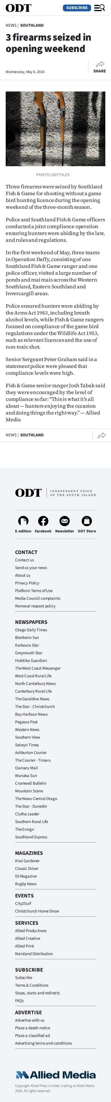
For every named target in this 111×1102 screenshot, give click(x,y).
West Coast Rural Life (33, 676)
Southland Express (31, 837)
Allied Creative (27, 938)
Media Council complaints (37, 598)
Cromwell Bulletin (30, 783)
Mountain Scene (29, 791)
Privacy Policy (27, 583)
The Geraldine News (32, 699)
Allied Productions (30, 931)
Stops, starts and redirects (37, 993)
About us (22, 575)
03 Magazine (25, 876)
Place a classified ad (32, 1036)
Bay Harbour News (31, 714)
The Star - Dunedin (31, 806)
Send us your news (31, 568)
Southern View (27, 737)
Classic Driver (26, 869)
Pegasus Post (26, 722)
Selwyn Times (27, 745)
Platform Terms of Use (34, 591)
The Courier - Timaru (33, 760)
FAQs (19, 1001)
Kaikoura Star (27, 645)
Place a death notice (32, 1028)
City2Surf (23, 904)
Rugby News (26, 884)
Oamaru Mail (26, 768)
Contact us (24, 560)
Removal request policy (35, 606)
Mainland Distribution (34, 954)
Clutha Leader (27, 814)
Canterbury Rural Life (33, 691)
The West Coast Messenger (37, 668)
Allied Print (24, 946)
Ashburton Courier (30, 753)
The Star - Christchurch (35, 707)
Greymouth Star (28, 653)
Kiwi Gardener (27, 861)
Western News (27, 730)
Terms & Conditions (31, 985)
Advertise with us (29, 1020)
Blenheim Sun (27, 638)
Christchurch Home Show (37, 911)
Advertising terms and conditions (43, 1043)
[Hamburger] (99, 8)
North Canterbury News (35, 684)
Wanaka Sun (26, 776)
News (11, 25)
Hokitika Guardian (31, 661)
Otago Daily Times (31, 630)
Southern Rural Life (31, 822)
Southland (32, 25)
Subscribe (77, 8)
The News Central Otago (36, 799)
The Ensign (24, 829)
